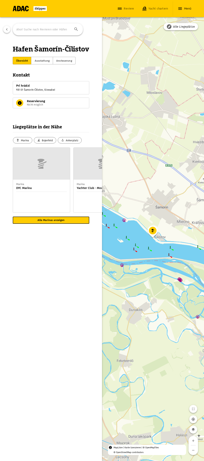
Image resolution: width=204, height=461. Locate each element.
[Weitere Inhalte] (94, 180)
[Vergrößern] (193, 441)
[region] (102, 230)
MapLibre (118, 447)
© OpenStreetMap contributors (129, 452)
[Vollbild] (193, 409)
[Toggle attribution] (110, 447)
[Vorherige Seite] (6, 29)
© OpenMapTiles (151, 447)
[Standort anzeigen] (193, 419)
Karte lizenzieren (133, 447)
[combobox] (48, 29)
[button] (76, 29)
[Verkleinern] (193, 450)
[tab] (22, 60)
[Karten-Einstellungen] (193, 430)
